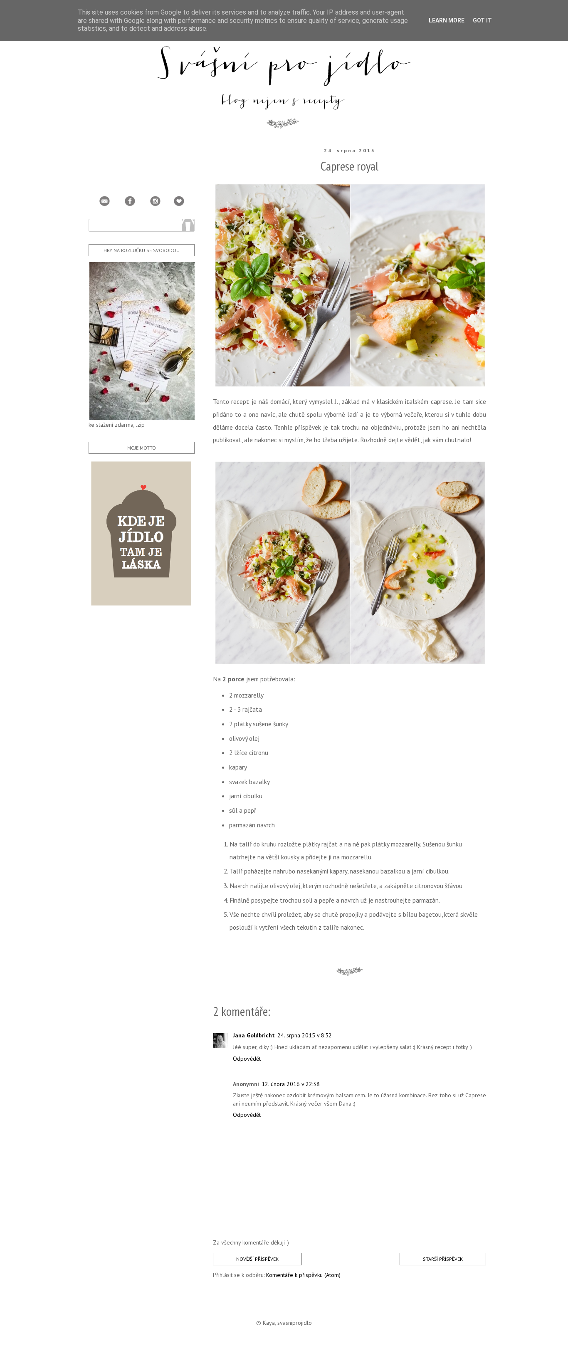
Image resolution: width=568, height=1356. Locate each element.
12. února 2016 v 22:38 (291, 1084)
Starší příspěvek (443, 1259)
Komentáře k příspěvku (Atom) (303, 1275)
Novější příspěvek (257, 1259)
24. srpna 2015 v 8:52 (304, 1035)
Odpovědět (247, 1058)
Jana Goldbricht (254, 1035)
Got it (482, 20)
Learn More (446, 20)
